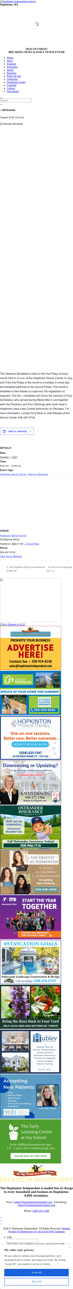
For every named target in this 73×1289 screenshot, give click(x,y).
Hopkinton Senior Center (13, 474)
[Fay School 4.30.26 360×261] (30, 1162)
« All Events (7, 110)
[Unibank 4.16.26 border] (30, 621)
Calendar (11, 85)
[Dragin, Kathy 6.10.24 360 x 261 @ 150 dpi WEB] (30, 803)
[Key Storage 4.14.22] (12, 624)
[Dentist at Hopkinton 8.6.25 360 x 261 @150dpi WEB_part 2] (30, 893)
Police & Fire (14, 76)
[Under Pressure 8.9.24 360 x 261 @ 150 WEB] (30, 714)
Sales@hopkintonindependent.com (36, 1205)
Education (12, 66)
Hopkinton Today (16, 82)
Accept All (36, 1272)
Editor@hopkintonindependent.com (33, 1202)
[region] (36, 1266)
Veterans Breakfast (38, 474)
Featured (11, 63)
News (10, 60)
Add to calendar (17, 431)
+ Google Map (31, 543)
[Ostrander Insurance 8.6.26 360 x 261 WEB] (30, 848)
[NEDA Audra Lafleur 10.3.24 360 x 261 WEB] (30, 1117)
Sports (10, 70)
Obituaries (12, 79)
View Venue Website (11, 556)
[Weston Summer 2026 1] (30, 1028)
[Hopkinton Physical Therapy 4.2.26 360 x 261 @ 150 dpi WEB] (30, 758)
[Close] (69, 1247)
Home (10, 57)
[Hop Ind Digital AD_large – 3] (30, 1072)
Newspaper (13, 91)
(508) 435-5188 (40, 1210)
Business (11, 73)
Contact (11, 88)
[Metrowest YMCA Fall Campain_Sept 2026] (30, 938)
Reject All (36, 1281)
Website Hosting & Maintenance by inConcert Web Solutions (39, 1230)
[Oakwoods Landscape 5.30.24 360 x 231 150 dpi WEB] (30, 983)
